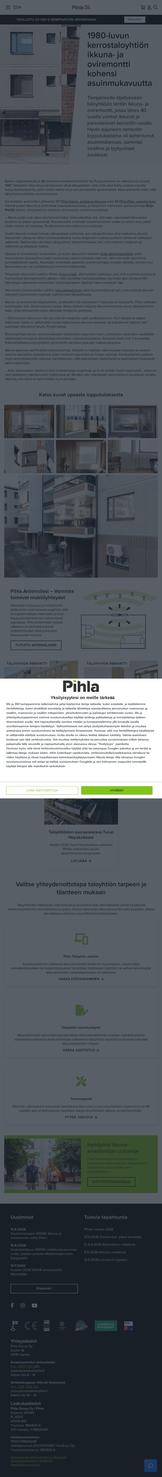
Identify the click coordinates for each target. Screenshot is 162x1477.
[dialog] (81, 739)
